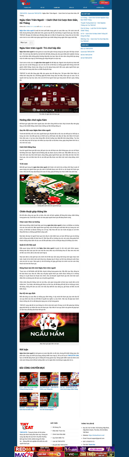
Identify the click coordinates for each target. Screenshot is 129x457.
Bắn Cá (71, 7)
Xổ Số (85, 7)
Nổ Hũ (42, 7)
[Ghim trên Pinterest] (48, 26)
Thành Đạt (91, 444)
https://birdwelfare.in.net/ (97, 435)
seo (40, 26)
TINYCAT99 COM (73, 355)
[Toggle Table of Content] (30, 42)
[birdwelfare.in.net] (28, 3)
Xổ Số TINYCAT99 (86, 58)
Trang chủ (27, 7)
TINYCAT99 (23, 13)
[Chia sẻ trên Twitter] (44, 26)
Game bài (57, 7)
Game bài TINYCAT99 (34, 13)
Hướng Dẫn (100, 7)
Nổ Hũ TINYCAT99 (86, 55)
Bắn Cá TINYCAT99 (87, 48)
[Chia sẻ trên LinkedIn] (49, 26)
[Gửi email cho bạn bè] (46, 26)
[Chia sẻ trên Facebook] (42, 26)
